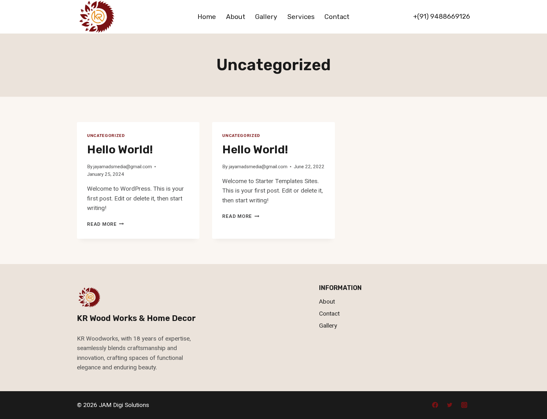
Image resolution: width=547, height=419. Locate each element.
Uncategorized (106, 135)
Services (301, 17)
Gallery (266, 17)
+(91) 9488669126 (441, 16)
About (235, 17)
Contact (336, 17)
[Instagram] (464, 405)
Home (207, 17)
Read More (105, 224)
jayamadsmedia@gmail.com (122, 166)
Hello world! (120, 149)
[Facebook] (435, 405)
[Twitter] (449, 405)
